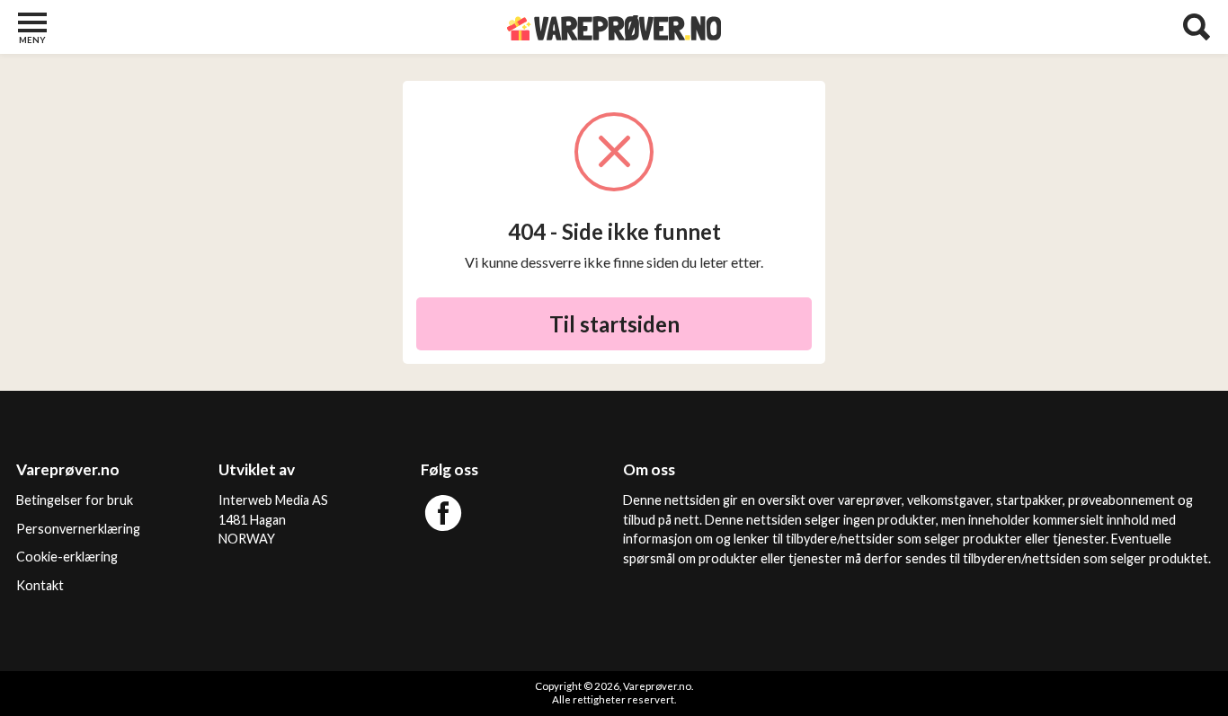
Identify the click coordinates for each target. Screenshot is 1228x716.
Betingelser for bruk (74, 500)
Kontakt (40, 585)
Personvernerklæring (78, 528)
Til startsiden (614, 324)
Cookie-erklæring (67, 556)
